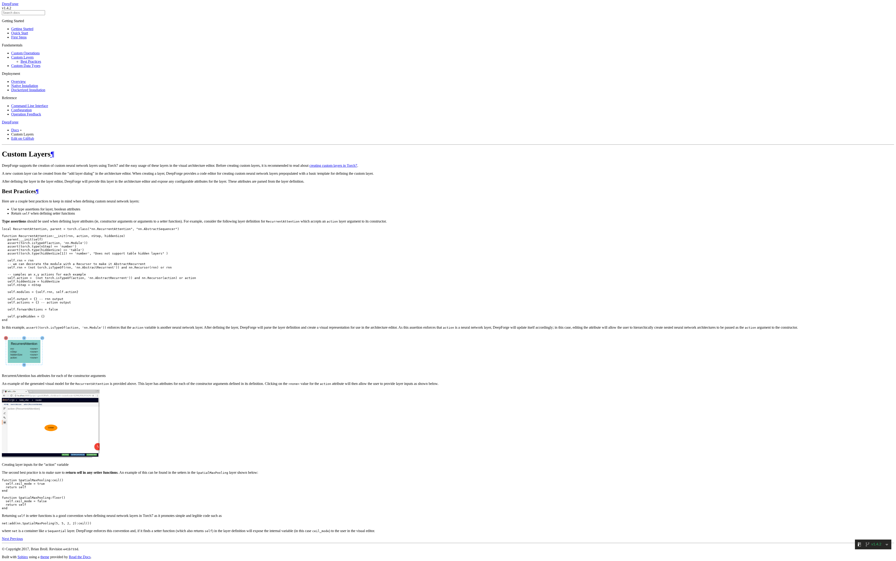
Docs (15, 130)
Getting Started (22, 29)
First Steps (19, 37)
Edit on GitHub (22, 138)
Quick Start (19, 33)
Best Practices (31, 61)
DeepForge (10, 4)
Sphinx (23, 557)
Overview (18, 82)
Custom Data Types (25, 66)
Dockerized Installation (28, 90)
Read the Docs (80, 557)
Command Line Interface (29, 106)
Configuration (21, 110)
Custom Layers (22, 57)
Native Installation (24, 86)
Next (6, 539)
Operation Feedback (26, 114)
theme (44, 557)
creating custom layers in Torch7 (333, 165)
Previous (16, 539)
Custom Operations (25, 53)
